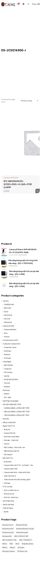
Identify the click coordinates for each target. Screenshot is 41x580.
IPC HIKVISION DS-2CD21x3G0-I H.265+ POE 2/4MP (18, 184)
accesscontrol (8, 525)
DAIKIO (6, 394)
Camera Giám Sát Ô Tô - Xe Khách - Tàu (18, 465)
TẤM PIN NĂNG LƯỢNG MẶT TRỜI (16, 415)
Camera (6, 178)
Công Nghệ (7, 362)
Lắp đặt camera (28, 544)
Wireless (7, 387)
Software (7, 358)
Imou (5, 333)
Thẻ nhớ (7, 383)
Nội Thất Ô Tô (8, 458)
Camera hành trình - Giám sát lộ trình (17, 472)
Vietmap (7, 483)
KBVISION (8, 322)
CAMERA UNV (9, 304)
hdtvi (5, 544)
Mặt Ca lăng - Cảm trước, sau (14, 447)
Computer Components (11, 344)
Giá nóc (6, 444)
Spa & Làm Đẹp (8, 504)
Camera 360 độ (9, 433)
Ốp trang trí (8, 454)
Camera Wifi (8, 536)
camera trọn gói (23, 532)
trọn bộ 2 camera (9, 551)
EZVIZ (6, 312)
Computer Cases (10, 347)
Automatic (8, 462)
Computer (7, 369)
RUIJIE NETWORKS (11, 379)
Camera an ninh (9, 529)
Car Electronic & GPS (10, 340)
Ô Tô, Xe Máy (7, 487)
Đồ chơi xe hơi (9, 494)
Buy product (37, 191)
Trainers (21, 547)
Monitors (7, 354)
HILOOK (7, 319)
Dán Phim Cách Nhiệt (11, 437)
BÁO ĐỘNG (8, 365)
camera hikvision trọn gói (26, 529)
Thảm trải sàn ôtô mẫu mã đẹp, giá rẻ (17, 479)
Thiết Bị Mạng (8, 508)
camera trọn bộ (9, 532)
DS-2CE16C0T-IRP (22, 536)
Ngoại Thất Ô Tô (9, 426)
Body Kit (7, 429)
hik (12, 544)
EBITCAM (7, 308)
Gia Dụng (6, 390)
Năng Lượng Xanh (9, 422)
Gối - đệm (7, 397)
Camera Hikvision (10, 329)
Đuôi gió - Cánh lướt (11, 440)
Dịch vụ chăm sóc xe (11, 490)
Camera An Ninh (8, 326)
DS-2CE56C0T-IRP (10, 540)
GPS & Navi (8, 372)
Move (5, 547)
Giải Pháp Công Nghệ (10, 401)
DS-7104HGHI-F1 (26, 540)
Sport (13, 547)
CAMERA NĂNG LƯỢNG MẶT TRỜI (16, 408)
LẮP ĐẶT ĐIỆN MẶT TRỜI (12, 404)
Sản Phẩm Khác (8, 501)
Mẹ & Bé (6, 419)
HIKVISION (14, 178)
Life (18, 544)
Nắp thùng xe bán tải (11, 451)
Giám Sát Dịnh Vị (10, 476)
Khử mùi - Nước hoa (11, 497)
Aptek (6, 512)
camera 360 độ (22, 525)
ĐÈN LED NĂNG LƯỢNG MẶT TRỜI (17, 412)
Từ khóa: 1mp (23, 551)
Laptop (6, 376)
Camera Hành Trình (11, 469)
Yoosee (6, 337)
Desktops (7, 351)
